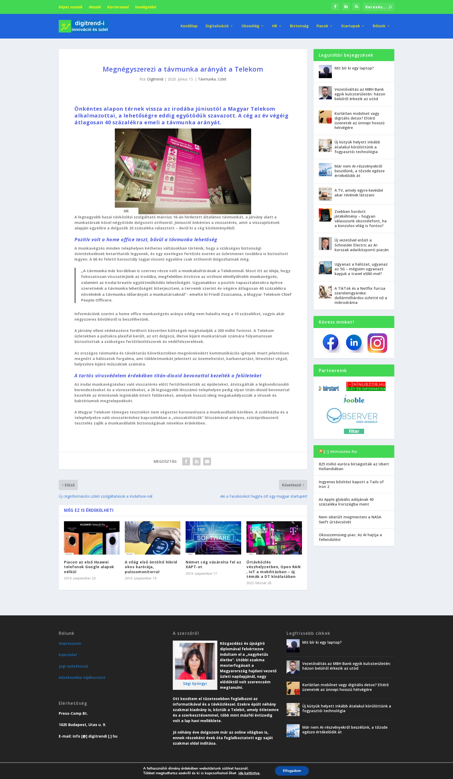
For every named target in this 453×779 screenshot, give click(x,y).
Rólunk (379, 26)
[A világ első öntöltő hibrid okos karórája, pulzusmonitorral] (152, 538)
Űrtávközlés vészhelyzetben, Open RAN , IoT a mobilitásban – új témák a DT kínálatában (273, 569)
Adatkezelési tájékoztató (82, 677)
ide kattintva (249, 773)
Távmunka (207, 79)
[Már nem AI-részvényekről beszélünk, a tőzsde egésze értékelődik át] (325, 169)
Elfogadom (292, 770)
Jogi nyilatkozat (73, 666)
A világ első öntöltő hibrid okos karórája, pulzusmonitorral (151, 567)
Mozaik (95, 6)
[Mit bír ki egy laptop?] (325, 71)
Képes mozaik (71, 6)
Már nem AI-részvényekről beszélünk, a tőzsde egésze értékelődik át (360, 171)
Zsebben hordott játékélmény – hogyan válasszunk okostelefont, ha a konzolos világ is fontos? (361, 218)
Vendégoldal (145, 6)
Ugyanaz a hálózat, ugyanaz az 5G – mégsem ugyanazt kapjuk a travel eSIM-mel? (361, 269)
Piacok (322, 26)
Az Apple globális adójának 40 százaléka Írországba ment (346, 502)
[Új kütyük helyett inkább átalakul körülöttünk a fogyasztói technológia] (325, 145)
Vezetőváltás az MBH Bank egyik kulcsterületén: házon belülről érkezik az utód (360, 94)
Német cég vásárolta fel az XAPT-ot (213, 564)
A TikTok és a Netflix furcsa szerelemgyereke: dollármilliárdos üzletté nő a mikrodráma (361, 295)
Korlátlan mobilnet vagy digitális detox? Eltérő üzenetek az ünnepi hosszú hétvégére (360, 120)
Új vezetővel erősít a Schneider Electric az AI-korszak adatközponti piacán (362, 245)
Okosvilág (250, 26)
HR (274, 26)
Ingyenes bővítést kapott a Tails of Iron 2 (351, 484)
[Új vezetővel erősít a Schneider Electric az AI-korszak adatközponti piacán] (325, 243)
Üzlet (222, 79)
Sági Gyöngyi (195, 683)
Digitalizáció (217, 26)
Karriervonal (118, 6)
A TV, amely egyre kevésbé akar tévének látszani (359, 192)
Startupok (350, 26)
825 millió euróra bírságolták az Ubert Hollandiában (354, 466)
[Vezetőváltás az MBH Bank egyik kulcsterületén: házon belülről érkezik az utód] (325, 92)
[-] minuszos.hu (340, 451)
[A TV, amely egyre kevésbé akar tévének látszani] (325, 193)
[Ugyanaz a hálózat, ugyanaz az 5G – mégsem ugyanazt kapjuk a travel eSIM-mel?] (325, 267)
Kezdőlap (189, 26)
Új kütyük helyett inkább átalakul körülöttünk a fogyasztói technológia (357, 146)
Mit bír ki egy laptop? (354, 68)
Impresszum (70, 643)
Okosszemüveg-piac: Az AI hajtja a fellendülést (350, 537)
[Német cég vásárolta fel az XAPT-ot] (213, 538)
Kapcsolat (68, 654)
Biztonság (299, 26)
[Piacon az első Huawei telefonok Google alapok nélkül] (92, 538)
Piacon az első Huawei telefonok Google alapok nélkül (89, 567)
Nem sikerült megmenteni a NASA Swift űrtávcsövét (350, 519)
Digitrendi (155, 79)
